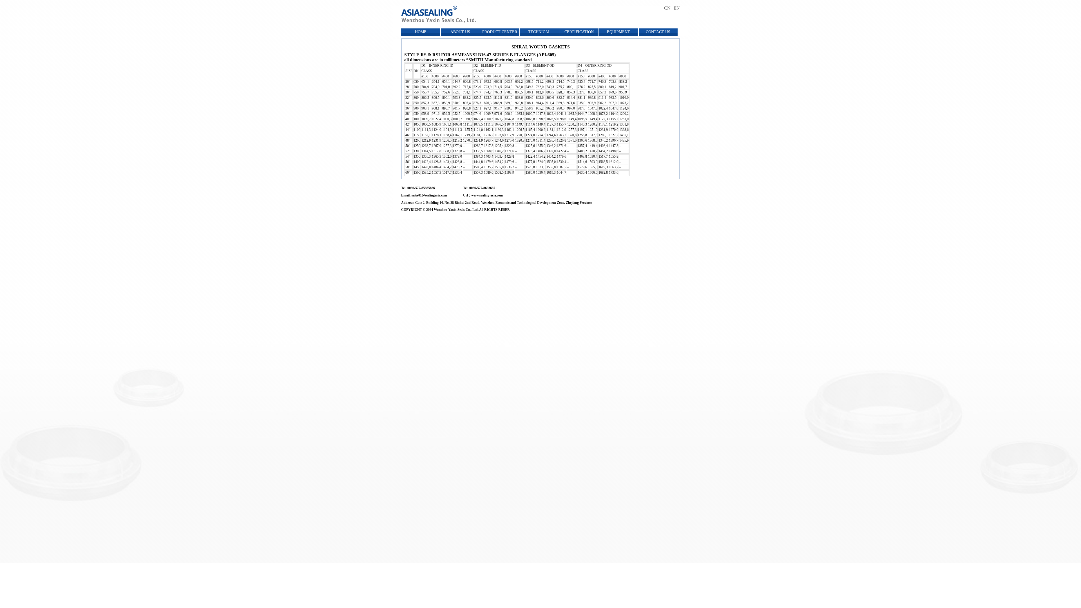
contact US (658, 32)
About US (460, 32)
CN (667, 8)
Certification (579, 32)
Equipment (618, 32)
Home (420, 32)
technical (539, 32)
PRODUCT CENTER (499, 32)
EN (677, 8)
